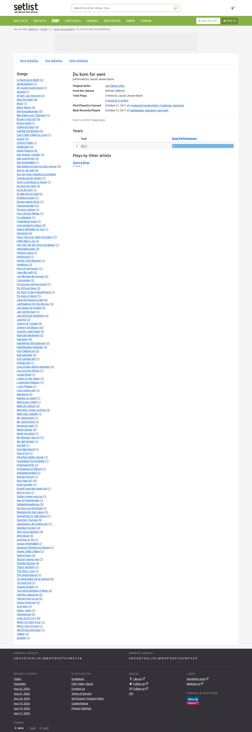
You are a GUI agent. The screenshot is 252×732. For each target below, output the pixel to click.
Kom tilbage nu (26, 351)
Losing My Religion (28, 382)
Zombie (21, 637)
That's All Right (26, 567)
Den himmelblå (26, 162)
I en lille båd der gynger (30, 276)
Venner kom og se (27, 598)
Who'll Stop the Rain (29, 630)
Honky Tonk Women (29, 260)
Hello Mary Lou (26, 241)
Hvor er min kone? (28, 268)
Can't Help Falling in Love (32, 135)
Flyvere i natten (26, 209)
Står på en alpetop (28, 531)
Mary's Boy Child (27, 402)
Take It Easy (24, 555)
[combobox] (126, 8)
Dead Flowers (25, 150)
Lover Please (24, 386)
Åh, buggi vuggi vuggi (30, 87)
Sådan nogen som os (29, 496)
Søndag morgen (26, 527)
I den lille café (25, 272)
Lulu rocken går (26, 390)
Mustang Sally (25, 425)
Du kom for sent (26, 186)
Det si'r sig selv (25, 170)
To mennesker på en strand (33, 579)
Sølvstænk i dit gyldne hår (32, 524)
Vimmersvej (24, 614)
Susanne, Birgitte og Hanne (33, 547)
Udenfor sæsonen (27, 594)
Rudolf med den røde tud (32, 488)
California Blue (25, 127)
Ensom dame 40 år (28, 201)
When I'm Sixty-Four (29, 622)
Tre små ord (24, 582)
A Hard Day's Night (28, 80)
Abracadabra (25, 83)
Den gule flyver (25, 158)
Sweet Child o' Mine (28, 551)
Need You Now (26, 433)
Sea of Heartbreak (28, 500)
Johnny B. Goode (27, 323)
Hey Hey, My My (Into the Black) (36, 245)
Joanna (21, 319)
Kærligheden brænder (30, 347)
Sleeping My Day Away (30, 512)
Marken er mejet (26, 398)
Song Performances (184, 138)
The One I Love (26, 571)
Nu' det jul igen (25, 441)
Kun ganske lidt (26, 358)
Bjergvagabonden (27, 111)
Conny (21, 138)
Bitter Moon (24, 107)
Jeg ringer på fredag (29, 307)
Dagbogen (23, 146)
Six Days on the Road (29, 508)
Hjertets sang (25, 252)
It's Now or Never (27, 296)
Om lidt (21, 445)
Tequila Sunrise (26, 563)
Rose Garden (24, 484)
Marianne (22, 394)
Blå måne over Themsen (31, 115)
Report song (98, 120)
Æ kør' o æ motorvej (29, 95)
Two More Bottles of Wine (32, 590)
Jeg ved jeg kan (26, 311)
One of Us (23, 453)
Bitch (20, 103)
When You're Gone (28, 626)
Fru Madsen (24, 217)
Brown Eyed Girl (26, 119)
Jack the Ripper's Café (30, 300)
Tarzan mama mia (28, 559)
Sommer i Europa (27, 520)
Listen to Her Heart (28, 378)
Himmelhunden (26, 248)
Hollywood (23, 256)
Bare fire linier (25, 99)
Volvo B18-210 (26, 618)
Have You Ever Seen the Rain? (35, 237)
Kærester (22, 339)
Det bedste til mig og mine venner (37, 166)
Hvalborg (22, 264)
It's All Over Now (26, 288)
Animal (21, 91)
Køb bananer (24, 355)
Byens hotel (24, 123)
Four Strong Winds (28, 213)
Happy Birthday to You (30, 229)
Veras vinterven (26, 602)
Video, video (24, 610)
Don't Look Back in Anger (32, 182)
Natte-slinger (24, 429)
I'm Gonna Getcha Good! (32, 284)
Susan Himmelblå (27, 543)
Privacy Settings (81, 708)
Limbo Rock (24, 374)
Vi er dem (22, 606)
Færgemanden (26, 205)
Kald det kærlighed (28, 335)
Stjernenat (23, 535)
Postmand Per (25, 465)
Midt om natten (26, 406)
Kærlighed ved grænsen (31, 343)
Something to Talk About (32, 516)
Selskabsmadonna (28, 504)
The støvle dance (27, 575)
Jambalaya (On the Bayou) (33, 303)
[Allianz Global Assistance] (193, 700)
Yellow (21, 634)
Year (84, 138)
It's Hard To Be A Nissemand (34, 292)
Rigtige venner (25, 476)
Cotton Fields (25, 142)
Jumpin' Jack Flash (28, 331)
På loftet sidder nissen (30, 457)
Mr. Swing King (26, 421)
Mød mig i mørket (27, 414)
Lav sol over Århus (28, 370)
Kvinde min (23, 362)
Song (29, 60)
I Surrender (23, 280)
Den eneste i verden (28, 154)
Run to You (23, 492)
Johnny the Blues (27, 327)
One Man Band (26, 449)
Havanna (22, 233)
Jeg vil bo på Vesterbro (30, 315)
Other (78, 60)
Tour (53, 60)
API (131, 693)
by (116, 100)
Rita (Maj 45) (24, 480)
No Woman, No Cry (28, 437)
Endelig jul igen (26, 197)
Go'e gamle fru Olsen (29, 225)
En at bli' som (25, 190)
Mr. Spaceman (25, 417)
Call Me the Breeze (28, 131)
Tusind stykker (25, 586)
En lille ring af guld (28, 193)
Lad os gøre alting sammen (33, 366)
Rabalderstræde (26, 472)
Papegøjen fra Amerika (30, 461)
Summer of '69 (25, 539)
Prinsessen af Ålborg (29, 469)
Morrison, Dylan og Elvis (31, 410)
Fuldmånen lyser (27, 221)
